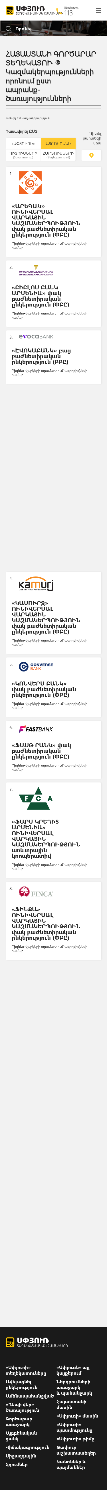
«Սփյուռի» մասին (77, 1416)
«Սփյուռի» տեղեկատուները (26, 1370)
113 (68, 12)
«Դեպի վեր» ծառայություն (22, 1407)
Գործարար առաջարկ (19, 1421)
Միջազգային (21, 1456)
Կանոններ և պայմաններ (71, 1464)
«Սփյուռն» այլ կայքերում (73, 1370)
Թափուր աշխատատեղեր (76, 1450)
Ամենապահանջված (30, 1396)
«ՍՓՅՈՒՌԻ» (23, 143)
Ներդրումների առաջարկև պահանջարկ (74, 1387)
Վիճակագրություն (27, 1447)
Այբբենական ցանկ (21, 1435)
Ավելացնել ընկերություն (21, 1384)
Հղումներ (17, 1464)
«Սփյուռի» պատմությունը (74, 1427)
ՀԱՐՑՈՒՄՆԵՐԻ (58, 154)
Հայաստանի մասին (71, 1404)
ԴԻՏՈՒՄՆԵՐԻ (23, 154)
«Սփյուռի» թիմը (75, 1438)
